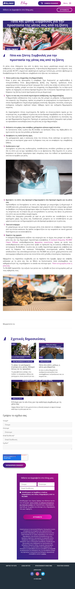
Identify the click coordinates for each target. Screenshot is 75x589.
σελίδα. (44, 554)
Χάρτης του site (11, 566)
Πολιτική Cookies (63, 566)
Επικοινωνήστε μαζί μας (43, 566)
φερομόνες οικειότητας (44, 242)
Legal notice (25, 566)
